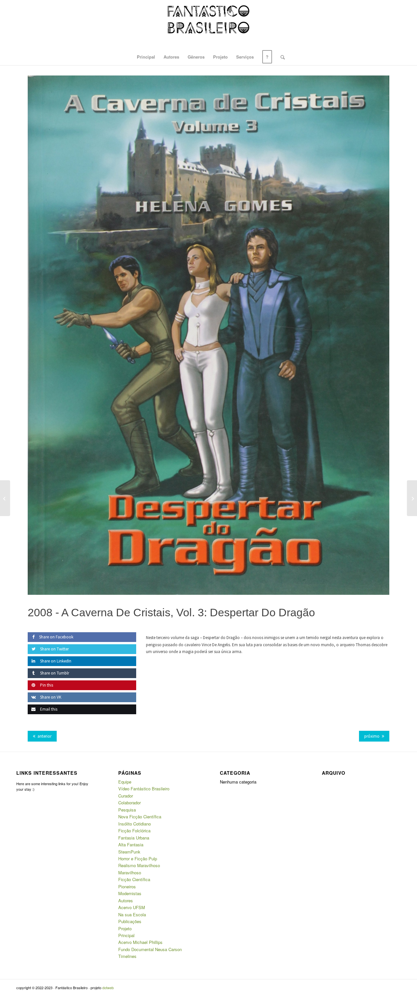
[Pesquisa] (280, 57)
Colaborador (129, 802)
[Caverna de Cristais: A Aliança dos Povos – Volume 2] (5, 498)
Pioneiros (127, 886)
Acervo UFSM (131, 907)
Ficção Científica (134, 879)
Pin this (46, 685)
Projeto (125, 928)
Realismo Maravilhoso (139, 865)
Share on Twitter (54, 649)
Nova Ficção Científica (139, 816)
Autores (125, 900)
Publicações (129, 921)
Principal (126, 935)
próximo (372, 736)
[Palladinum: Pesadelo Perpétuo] (412, 498)
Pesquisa (127, 810)
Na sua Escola (132, 914)
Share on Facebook (56, 637)
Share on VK (50, 697)
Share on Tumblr (54, 673)
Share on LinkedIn (55, 661)
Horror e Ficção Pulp (137, 858)
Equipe (124, 782)
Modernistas (129, 893)
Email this (48, 709)
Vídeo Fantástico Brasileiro (143, 788)
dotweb (108, 987)
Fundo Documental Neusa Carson (150, 949)
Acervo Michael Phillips (140, 942)
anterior (44, 736)
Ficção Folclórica (134, 830)
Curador (125, 796)
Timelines (127, 956)
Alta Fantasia (130, 844)
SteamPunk (129, 852)
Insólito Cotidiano (134, 824)
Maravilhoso (129, 872)
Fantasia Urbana (133, 838)
